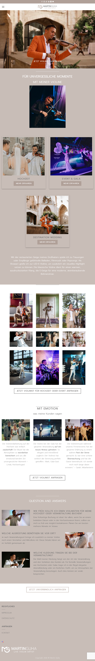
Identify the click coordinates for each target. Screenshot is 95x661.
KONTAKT (6, 632)
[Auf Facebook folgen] (42, 2)
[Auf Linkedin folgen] (51, 2)
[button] (3, 7)
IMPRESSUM (7, 612)
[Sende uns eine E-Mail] (48, 2)
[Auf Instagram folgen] (44, 2)
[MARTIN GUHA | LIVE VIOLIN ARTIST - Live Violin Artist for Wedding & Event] (47, 7)
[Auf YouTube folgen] (53, 2)
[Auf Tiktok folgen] (46, 2)
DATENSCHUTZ (8, 618)
